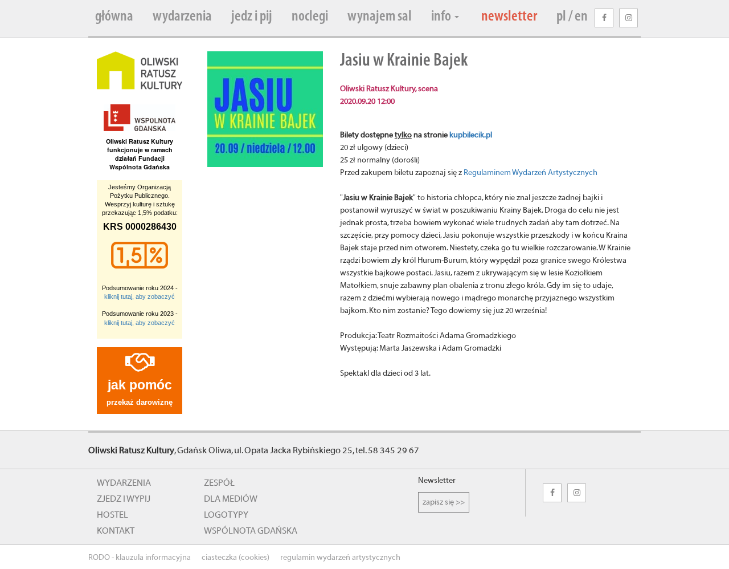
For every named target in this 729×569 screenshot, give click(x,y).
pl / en (572, 17)
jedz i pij (251, 17)
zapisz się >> (444, 502)
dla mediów (230, 499)
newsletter (509, 17)
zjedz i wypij (123, 499)
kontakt (115, 531)
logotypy (226, 515)
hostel (112, 515)
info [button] (442, 17)
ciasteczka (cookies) (235, 557)
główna (114, 17)
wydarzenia (182, 17)
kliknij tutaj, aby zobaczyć (139, 296)
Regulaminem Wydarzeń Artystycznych (530, 172)
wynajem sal (379, 17)
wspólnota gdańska (250, 531)
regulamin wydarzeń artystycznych (340, 557)
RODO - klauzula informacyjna (139, 557)
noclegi (310, 17)
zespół (219, 483)
